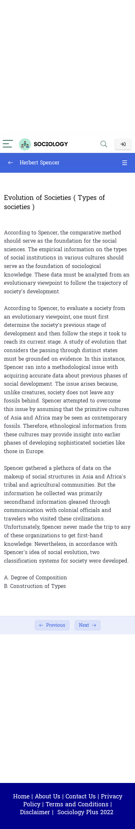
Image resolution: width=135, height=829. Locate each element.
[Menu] (8, 144)
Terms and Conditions (77, 804)
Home (21, 796)
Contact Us (81, 796)
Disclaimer (35, 812)
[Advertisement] (67, 67)
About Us (47, 796)
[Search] (104, 144)
